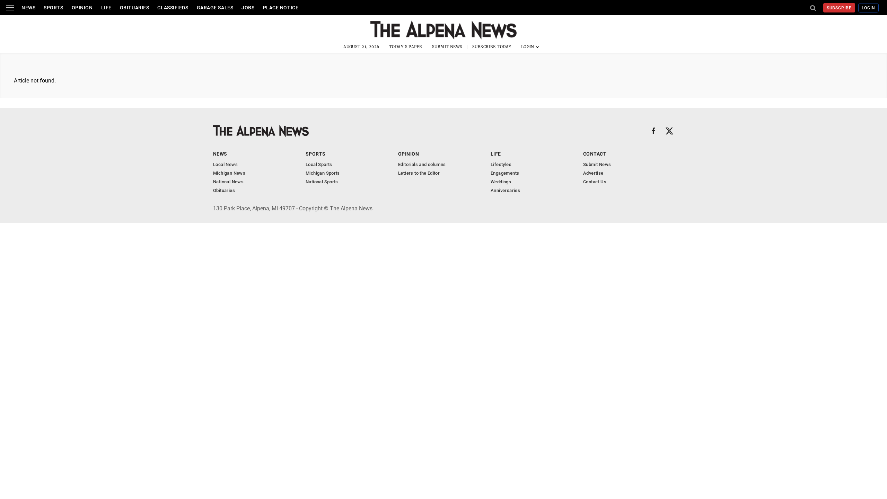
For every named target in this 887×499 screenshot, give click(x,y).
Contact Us (594, 181)
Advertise (593, 173)
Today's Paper (405, 46)
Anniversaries (505, 190)
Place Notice (281, 7)
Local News (225, 164)
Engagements (505, 173)
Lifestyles (501, 164)
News (28, 7)
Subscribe (839, 8)
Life (106, 7)
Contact (594, 154)
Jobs (247, 7)
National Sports (322, 181)
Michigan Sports (323, 173)
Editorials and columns (422, 164)
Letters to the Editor (419, 173)
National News (228, 181)
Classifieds (172, 7)
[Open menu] (10, 7)
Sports (53, 7)
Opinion (82, 7)
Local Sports (319, 164)
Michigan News (229, 173)
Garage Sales (215, 7)
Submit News (447, 46)
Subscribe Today (491, 46)
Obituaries (134, 7)
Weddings (501, 181)
